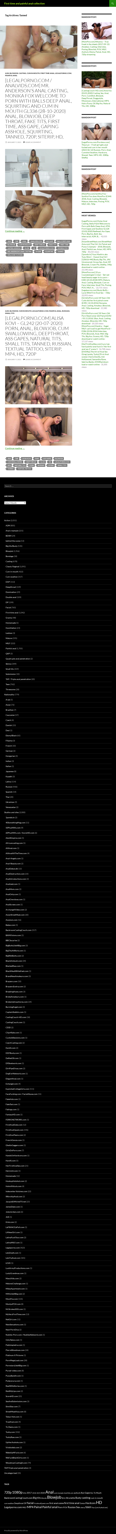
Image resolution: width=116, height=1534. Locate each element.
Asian (8, 705)
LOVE (8, 1263)
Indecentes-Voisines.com (16, 1191)
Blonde (44, 1498)
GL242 (42, 462)
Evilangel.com (12, 1084)
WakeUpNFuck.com (14, 1452)
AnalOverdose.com (14, 899)
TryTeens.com (12, 1427)
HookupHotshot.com (15, 1181)
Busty (78, 1497)
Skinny (8, 664)
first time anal (71, 1503)
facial (30, 1503)
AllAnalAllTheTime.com (16, 853)
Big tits (37, 1497)
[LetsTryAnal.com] (101, 1507)
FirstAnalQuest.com (14, 1130)
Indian (8, 761)
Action (7, 520)
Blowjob (14, 73)
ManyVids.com (12, 1278)
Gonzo (82, 1503)
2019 (38, 1493)
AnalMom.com (12, 889)
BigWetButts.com (13, 956)
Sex (78, 1507)
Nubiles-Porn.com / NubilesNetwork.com (24, 1335)
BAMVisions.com (13, 935)
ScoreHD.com (12, 1396)
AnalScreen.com (13, 904)
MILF (8, 643)
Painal (38, 1507)
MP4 (9, 465)
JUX (7, 1217)
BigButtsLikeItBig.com (15, 945)
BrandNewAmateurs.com (17, 976)
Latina (8, 781)
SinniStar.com (12, 1406)
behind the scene (13, 541)
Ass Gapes (47, 458)
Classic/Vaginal (12, 566)
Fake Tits (52, 245)
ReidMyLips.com (13, 1391)
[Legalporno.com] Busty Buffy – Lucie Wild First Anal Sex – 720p (96, 291)
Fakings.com (11, 1109)
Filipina (9, 740)
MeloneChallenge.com (15, 1283)
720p (16, 241)
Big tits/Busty (11, 546)
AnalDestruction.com (15, 874)
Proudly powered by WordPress (16, 1530)
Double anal (11, 597)
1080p (17, 1492)
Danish (9, 725)
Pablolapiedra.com (14, 1345)
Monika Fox (63, 248)
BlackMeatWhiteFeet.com (17, 971)
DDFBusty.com (12, 1053)
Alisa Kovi (26, 458)
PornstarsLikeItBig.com (16, 1365)
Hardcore (90, 1503)
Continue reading (15, 231)
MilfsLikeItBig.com (14, 1294)
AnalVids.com (36, 241)
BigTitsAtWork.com (14, 950)
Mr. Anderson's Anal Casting (19, 251)
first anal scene (56, 1503)
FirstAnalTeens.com (14, 1135)
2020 (9, 241)
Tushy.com (10, 1432)
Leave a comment (33, 142)
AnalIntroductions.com (16, 879)
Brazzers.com (11, 981)
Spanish (9, 792)
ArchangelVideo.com (15, 909)
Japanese (10, 771)
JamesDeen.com (13, 1206)
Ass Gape (49, 241)
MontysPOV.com (13, 1304)
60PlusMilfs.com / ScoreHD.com (20, 833)
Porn (31, 465)
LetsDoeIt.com (12, 1253)
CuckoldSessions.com (15, 1037)
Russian (65, 311)
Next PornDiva (12, 1329)
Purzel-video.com (13, 1370)
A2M (7, 73)
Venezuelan (11, 807)
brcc (64, 1498)
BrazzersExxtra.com (14, 986)
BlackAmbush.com (14, 961)
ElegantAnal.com (13, 1078)
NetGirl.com (11, 1319)
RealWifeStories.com (15, 1386)
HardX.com (11, 1160)
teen (88, 1507)
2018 (34, 1493)
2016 (24, 1493)
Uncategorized (10, 1473)
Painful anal (11, 75)
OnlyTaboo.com (12, 1340)
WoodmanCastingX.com (16, 1463)
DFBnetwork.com (13, 1063)
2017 (29, 1492)
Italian (8, 766)
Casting (22, 73)
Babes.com (10, 925)
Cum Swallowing (14, 462)
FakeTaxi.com (11, 1104)
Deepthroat (31, 462)
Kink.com (10, 1222)
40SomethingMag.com (15, 822)
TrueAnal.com (12, 1422)
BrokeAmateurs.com (15, 996)
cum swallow (9, 1503)
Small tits (9, 313)
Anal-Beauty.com (13, 863)
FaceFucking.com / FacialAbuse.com (21, 1094)
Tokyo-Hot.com (12, 1416)
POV (65, 1507)
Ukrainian (10, 802)
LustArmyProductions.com (17, 1268)
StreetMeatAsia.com (14, 1411)
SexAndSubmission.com (16, 1401)
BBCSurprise (11, 940)
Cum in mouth (33, 73)
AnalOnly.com (12, 894)
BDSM (8, 536)
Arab (8, 699)
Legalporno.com (63, 73)
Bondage (9, 556)
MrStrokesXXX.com (14, 1309)
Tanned (60, 251)
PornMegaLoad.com (14, 1360)
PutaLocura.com (13, 1381)
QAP (8, 653)
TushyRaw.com (12, 1437)
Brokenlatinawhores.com (17, 1002)
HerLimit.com (12, 1171)
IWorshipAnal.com (14, 1196)
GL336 (27, 248)
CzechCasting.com (14, 1043)
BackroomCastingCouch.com (18, 930)
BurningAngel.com (14, 1007)
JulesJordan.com (13, 1212)
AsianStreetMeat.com (15, 915)
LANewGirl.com (13, 1232)
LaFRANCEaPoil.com (15, 1227)
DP (7, 602)
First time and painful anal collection (24, 3)
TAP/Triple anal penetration (16, 1468)
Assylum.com (11, 920)
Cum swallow (12, 576)
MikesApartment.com (15, 1288)
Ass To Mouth (95, 1493)
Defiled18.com (12, 1058)
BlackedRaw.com (13, 966)
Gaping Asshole (14, 248)
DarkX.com (11, 1048)
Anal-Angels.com (13, 858)
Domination (11, 592)
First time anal (47, 73)
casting (86, 1497)
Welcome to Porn (15, 255)
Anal (24, 241)
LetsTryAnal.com (13, 1258)
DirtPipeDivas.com (14, 1068)
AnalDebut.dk (12, 868)
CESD (8, 1027)
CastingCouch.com (14, 1022)
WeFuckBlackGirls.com (16, 1457)
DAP (8, 582)
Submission (11, 674)
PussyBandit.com (13, 1376)
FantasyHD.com (13, 1114)
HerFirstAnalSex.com (15, 1166)
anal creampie (59, 1493)
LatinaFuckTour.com (14, 1237)
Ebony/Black (11, 735)
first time (64, 245)
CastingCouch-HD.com (16, 1017)
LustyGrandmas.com (15, 1273)
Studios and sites (11, 812)
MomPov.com (12, 1299)
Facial (8, 607)
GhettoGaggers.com (14, 1145)
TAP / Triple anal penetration (18, 679)
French (9, 746)
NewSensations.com (14, 1324)
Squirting (49, 251)
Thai (7, 797)
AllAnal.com (11, 848)
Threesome (10, 689)
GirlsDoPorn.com (13, 1150)
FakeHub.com (12, 1099)
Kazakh (9, 776)
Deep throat (40, 245)
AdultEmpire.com (13, 838)
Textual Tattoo (24, 469)
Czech (8, 720)
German (9, 751)
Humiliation (11, 628)
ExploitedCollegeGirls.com (17, 1089)
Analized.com (12, 884)
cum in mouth (25, 245)
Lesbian (9, 633)
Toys (93, 1507)
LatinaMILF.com (13, 1242)
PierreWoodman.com (15, 1350)
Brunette (70, 1497)
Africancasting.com (14, 843)
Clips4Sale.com (12, 1032)
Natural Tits (20, 465)
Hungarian (10, 756)
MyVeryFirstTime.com (15, 1314)
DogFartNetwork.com (15, 1073)
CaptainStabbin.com (14, 1012)
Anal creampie (12, 530)
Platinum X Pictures (14, 1355)
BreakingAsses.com (14, 991)
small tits (62, 465)
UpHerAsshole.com (14, 1442)
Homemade (11, 623)
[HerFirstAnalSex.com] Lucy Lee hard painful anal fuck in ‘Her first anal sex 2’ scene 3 (96, 346)
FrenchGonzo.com (14, 1140)
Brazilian (9, 710)
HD (34, 248)
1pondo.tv (10, 817)
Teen (8, 684)
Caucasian (10, 715)
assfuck (77, 1493)
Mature (9, 638)
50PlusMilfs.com (13, 827)
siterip (38, 251)
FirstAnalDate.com (14, 1125)
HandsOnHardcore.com (16, 1155)
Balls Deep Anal (64, 241)
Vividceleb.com (12, 1447)
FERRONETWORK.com (16, 1119)
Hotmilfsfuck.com (14, 1186)
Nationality (9, 694)
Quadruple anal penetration (18, 658)
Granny (9, 617)
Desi (8, 730)
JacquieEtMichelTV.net (16, 1201)
